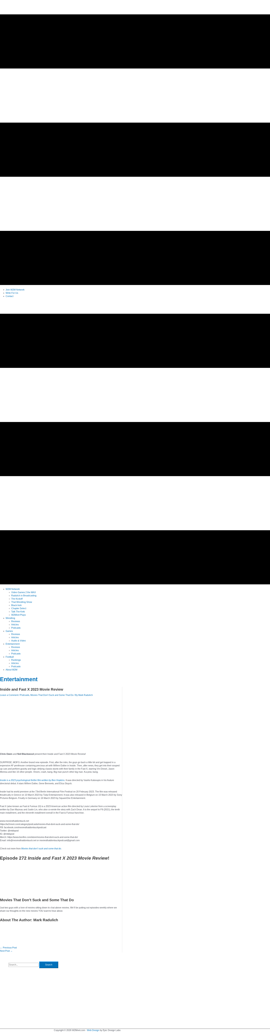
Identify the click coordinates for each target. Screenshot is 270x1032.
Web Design (93, 1030)
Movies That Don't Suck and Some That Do (51, 695)
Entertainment (19, 679)
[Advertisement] (51, 306)
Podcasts (24, 695)
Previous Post (8, 947)
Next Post (6, 951)
